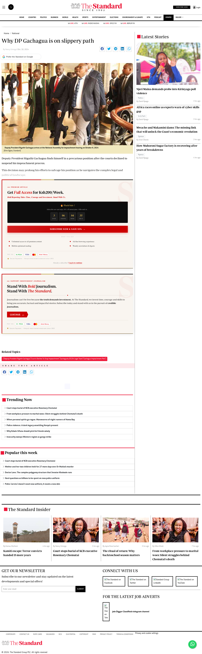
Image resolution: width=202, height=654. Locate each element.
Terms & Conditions (124, 634)
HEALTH (75, 17)
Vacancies (50, 634)
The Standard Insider (29, 509)
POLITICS (43, 17)
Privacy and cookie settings (146, 633)
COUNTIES (32, 17)
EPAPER (168, 17)
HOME (21, 17)
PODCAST (157, 17)
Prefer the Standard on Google (19, 57)
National (15, 33)
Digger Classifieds (124, 612)
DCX (60, 634)
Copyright (84, 634)
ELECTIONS (114, 17)
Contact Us (24, 634)
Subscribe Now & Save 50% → (67, 229)
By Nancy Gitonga (10, 50)
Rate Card (37, 634)
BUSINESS (54, 17)
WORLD (65, 17)
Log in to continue (75, 262)
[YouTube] (188, 581)
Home (6, 33)
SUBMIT (80, 589)
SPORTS (85, 17)
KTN (148, 17)
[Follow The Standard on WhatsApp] (192, 644)
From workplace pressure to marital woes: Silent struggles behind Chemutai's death (175, 555)
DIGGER (179, 17)
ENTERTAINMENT (99, 17)
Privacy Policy (106, 634)
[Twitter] (140, 581)
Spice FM (111, 23)
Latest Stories (155, 36)
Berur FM (129, 23)
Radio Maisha (91, 23)
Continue (17, 314)
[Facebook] (115, 581)
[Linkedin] (164, 581)
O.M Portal (70, 634)
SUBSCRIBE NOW (182, 7)
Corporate (10, 634)
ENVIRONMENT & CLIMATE (132, 17)
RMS (94, 634)
